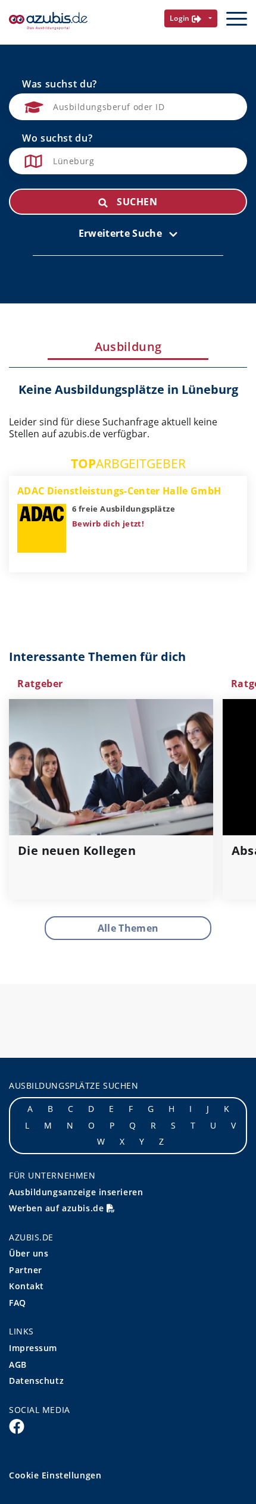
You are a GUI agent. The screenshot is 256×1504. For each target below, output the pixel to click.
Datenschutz (36, 1380)
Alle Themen (128, 928)
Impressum (33, 1347)
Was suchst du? (59, 84)
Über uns (28, 1253)
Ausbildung (128, 347)
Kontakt (26, 1286)
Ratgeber (40, 684)
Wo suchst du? (57, 138)
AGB (18, 1364)
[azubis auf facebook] (16, 1426)
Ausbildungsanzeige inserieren (76, 1192)
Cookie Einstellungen (55, 1475)
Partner (25, 1270)
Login (181, 18)
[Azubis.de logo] (48, 21)
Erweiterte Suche (121, 233)
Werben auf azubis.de (58, 1208)
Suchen (135, 201)
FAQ (17, 1302)
